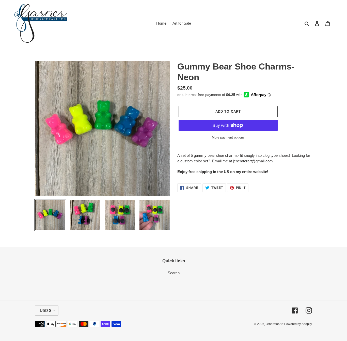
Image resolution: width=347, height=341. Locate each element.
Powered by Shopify (298, 324)
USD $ (45, 310)
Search (174, 273)
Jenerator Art (274, 324)
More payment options (228, 137)
